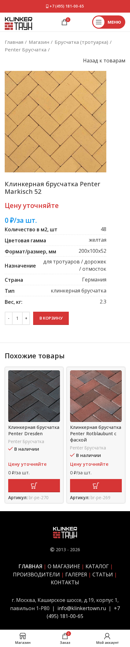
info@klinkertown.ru (81, 608)
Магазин (39, 42)
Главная (14, 42)
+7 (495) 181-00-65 (67, 6)
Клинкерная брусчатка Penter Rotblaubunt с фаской (95, 433)
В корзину (50, 318)
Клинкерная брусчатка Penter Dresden (33, 430)
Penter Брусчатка (25, 49)
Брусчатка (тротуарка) (81, 42)
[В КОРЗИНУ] (34, 485)
